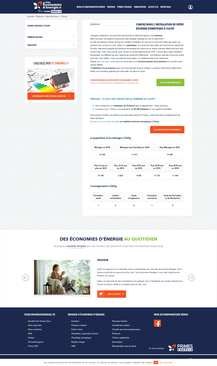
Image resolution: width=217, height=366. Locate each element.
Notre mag (165, 7)
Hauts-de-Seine (52, 16)
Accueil (30, 16)
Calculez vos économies (167, 130)
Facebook (167, 323)
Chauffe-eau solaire (121, 325)
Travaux (111, 7)
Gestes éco (153, 7)
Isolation (31, 45)
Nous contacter (35, 329)
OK (155, 362)
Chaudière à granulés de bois (84, 333)
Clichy (64, 16)
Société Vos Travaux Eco (39, 321)
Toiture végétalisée (120, 337)
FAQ (30, 333)
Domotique (117, 341)
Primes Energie (124, 7)
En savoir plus (166, 362)
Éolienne (39, 16)
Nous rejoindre (35, 325)
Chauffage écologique (81, 337)
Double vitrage (78, 341)
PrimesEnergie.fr (36, 341)
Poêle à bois (77, 329)
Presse (31, 337)
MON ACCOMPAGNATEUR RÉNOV (91, 7)
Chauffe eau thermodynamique (126, 329)
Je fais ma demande (170, 83)
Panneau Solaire (35, 37)
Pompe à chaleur (79, 325)
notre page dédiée (108, 61)
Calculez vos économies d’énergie (104, 121)
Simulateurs (140, 7)
